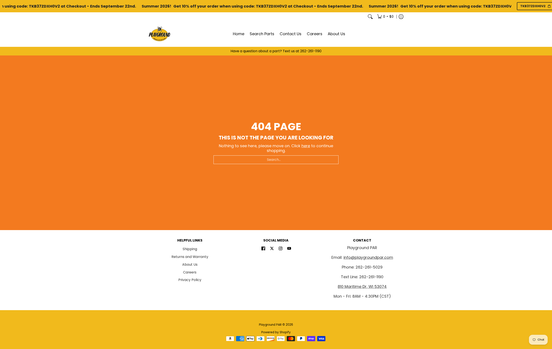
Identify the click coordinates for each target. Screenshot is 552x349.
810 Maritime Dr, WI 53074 (362, 286)
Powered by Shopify (276, 332)
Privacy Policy (189, 279)
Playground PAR (270, 325)
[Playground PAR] (159, 34)
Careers (189, 272)
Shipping (190, 248)
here (305, 145)
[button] (263, 249)
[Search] (370, 16)
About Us (190, 264)
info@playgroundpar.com (368, 257)
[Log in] (401, 16)
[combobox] (276, 159)
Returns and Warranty (189, 256)
